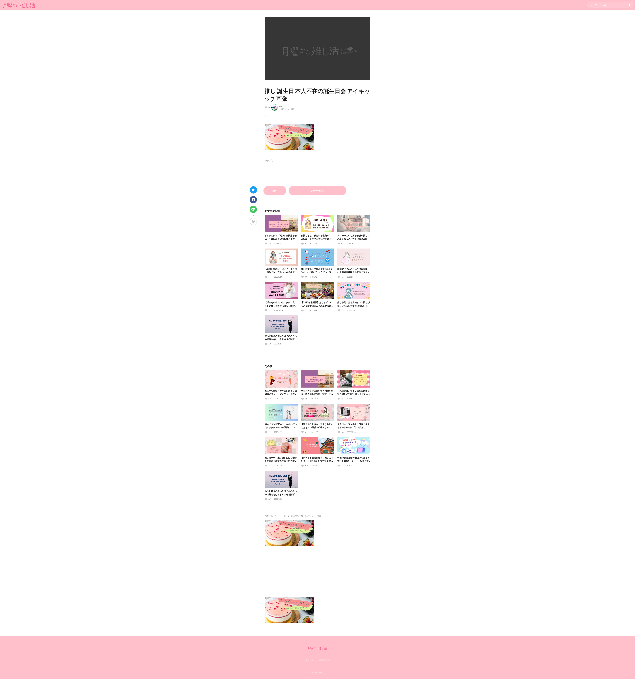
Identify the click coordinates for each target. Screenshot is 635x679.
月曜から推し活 (270, 516)
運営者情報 (324, 660)
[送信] (629, 5)
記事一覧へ (317, 190)
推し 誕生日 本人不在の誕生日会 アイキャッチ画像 (302, 516)
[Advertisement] (317, 569)
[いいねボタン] (253, 221)
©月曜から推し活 (317, 672)
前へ (274, 190)
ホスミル (309, 660)
